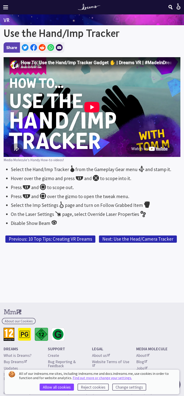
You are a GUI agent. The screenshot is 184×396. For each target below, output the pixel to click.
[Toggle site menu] (5, 7)
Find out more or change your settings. (102, 378)
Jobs (140, 368)
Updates (11, 368)
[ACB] (24, 334)
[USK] (41, 334)
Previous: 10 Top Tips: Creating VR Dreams (50, 239)
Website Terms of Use (110, 361)
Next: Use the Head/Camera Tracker (137, 239)
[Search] (170, 7)
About (141, 355)
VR (6, 20)
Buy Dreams (14, 361)
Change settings (129, 387)
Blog (140, 361)
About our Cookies (19, 321)
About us (99, 355)
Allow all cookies (57, 387)
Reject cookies (93, 387)
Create (53, 355)
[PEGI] (9, 334)
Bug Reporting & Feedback (62, 363)
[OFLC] (58, 334)
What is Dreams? (17, 355)
